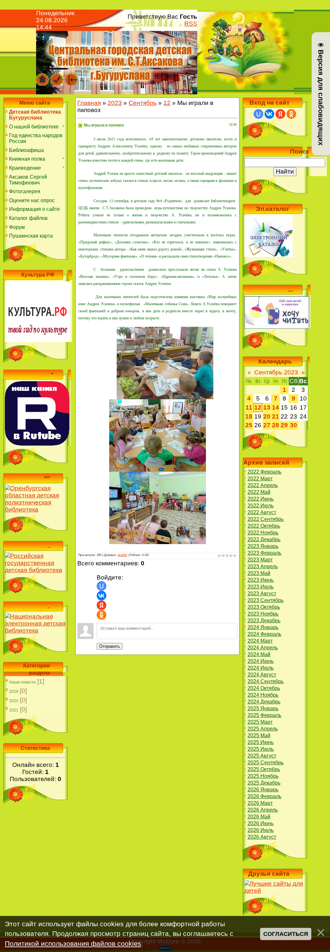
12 (166, 102)
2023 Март (260, 559)
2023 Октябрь (264, 607)
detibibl (122, 555)
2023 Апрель (263, 566)
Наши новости (22, 682)
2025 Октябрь (264, 769)
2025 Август (262, 756)
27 (266, 425)
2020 (13, 701)
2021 (13, 710)
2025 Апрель (263, 728)
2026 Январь (263, 789)
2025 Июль (261, 749)
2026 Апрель (263, 810)
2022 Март (260, 478)
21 (275, 416)
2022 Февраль (264, 472)
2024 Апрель (263, 647)
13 (266, 407)
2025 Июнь (261, 742)
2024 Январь (263, 627)
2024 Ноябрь (263, 695)
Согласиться (285, 933)
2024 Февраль (264, 634)
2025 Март (260, 722)
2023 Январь (263, 546)
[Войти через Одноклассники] (101, 615)
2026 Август (262, 837)
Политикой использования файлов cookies (73, 943)
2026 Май (259, 816)
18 (248, 416)
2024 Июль (261, 668)
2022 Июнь (261, 499)
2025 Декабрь (264, 783)
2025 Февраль (264, 715)
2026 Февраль (264, 796)
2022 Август (262, 512)
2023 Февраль (264, 553)
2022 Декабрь (264, 539)
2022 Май (259, 492)
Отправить (109, 646)
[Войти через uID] (101, 586)
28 (275, 425)
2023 (115, 102)
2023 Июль (261, 586)
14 (275, 407)
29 (284, 425)
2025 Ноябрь (263, 776)
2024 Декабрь (264, 701)
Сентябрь (143, 102)
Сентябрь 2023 (276, 372)
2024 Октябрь (264, 688)
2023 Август (262, 593)
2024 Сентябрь (266, 681)
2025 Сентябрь (266, 762)
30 (293, 425)
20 (266, 416)
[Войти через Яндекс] (101, 605)
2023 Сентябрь (266, 600)
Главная (89, 102)
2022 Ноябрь (263, 532)
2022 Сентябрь (266, 519)
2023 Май (259, 573)
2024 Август (262, 674)
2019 (13, 691)
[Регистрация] (57, 76)
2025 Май (259, 735)
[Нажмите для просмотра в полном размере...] (165, 330)
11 (249, 407)
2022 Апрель (263, 485)
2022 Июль (261, 505)
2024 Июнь (261, 661)
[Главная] (42, 76)
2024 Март (260, 641)
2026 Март (260, 803)
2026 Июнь (261, 823)
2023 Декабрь (264, 620)
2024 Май (259, 654)
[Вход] (71, 76)
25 (248, 425)
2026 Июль (261, 830)
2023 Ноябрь (263, 614)
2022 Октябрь (264, 526)
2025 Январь (263, 708)
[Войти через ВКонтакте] (101, 595)
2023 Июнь (261, 580)
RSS (190, 23)
